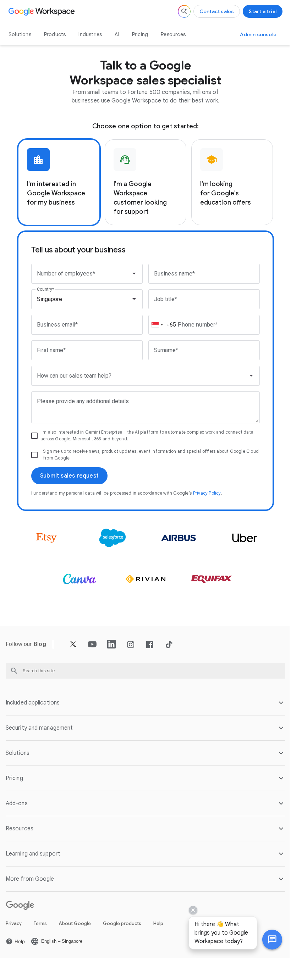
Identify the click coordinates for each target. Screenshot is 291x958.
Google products (122, 923)
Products (55, 34)
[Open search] (184, 11)
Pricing (140, 34)
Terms (40, 923)
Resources (173, 34)
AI (117, 34)
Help (158, 923)
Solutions (20, 34)
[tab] (58, 182)
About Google (75, 923)
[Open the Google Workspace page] (42, 11)
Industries (90, 34)
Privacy (14, 923)
